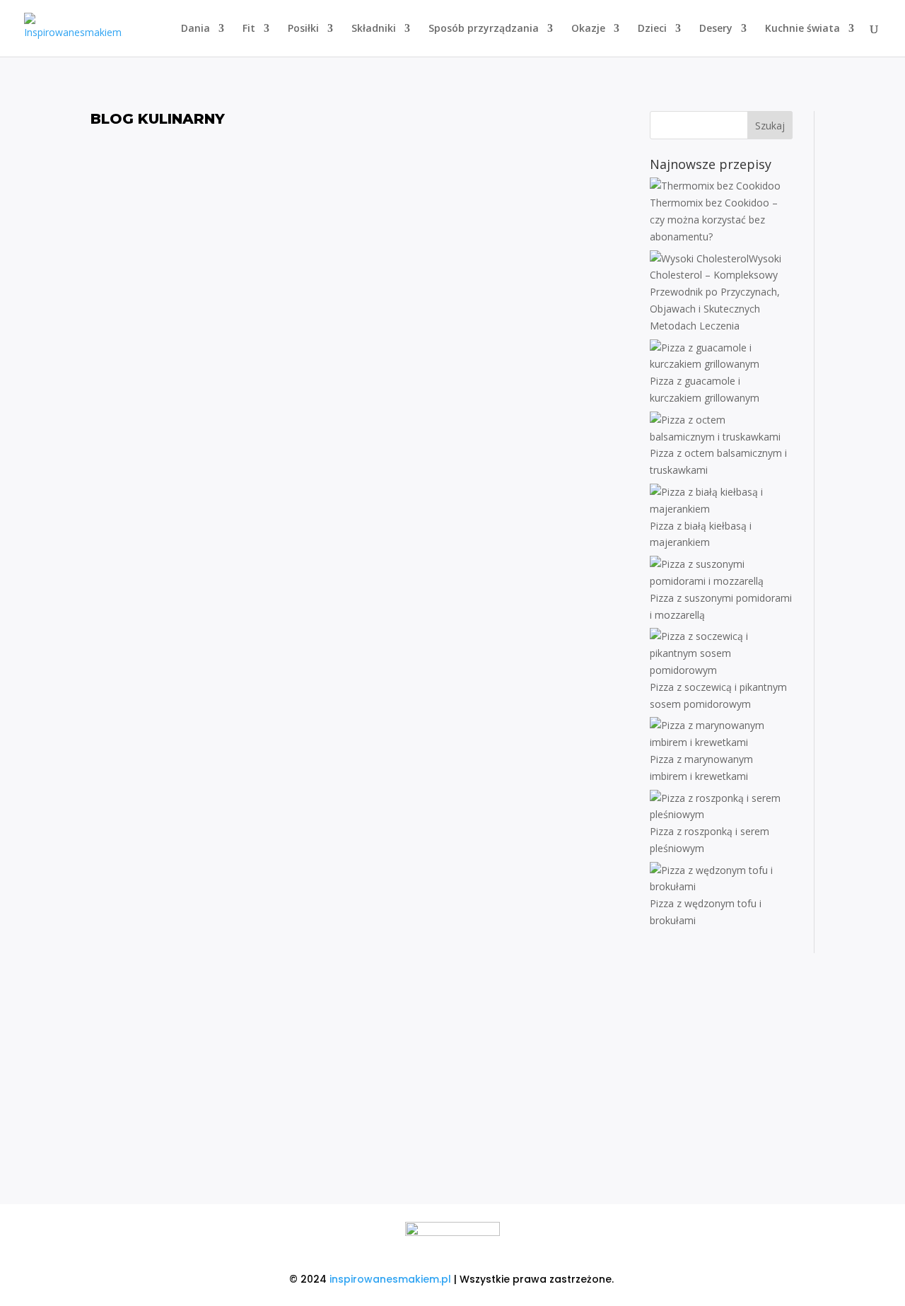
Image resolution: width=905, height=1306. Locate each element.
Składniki (373, 29)
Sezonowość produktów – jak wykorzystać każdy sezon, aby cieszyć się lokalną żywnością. (359, 857)
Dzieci (652, 29)
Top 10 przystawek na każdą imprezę (359, 1082)
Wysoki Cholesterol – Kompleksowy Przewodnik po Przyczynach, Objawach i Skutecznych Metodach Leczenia (359, 296)
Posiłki (303, 29)
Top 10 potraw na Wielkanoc (359, 411)
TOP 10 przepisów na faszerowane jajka (359, 631)
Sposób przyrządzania (483, 29)
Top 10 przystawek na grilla (359, 742)
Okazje (588, 29)
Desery (715, 29)
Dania (195, 29)
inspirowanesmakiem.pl (390, 1279)
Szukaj (770, 125)
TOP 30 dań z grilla (359, 521)
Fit (249, 29)
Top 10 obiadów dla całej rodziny (359, 971)
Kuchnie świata (802, 29)
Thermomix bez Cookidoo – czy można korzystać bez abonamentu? (360, 181)
